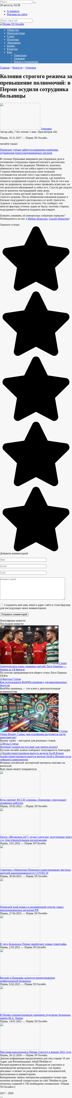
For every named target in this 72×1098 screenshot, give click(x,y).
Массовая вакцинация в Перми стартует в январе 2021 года (35, 1052)
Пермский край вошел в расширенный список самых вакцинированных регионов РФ (32, 908)
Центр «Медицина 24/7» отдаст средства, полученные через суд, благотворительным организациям (36, 838)
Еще (9, 52)
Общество (13, 29)
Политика (13, 39)
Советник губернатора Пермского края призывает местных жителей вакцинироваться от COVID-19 (35, 871)
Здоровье (19, 58)
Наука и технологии (26, 61)
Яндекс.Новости (38, 218)
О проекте (13, 11)
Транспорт (20, 55)
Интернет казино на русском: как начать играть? (29, 746)
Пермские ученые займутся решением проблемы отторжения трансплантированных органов (29, 151)
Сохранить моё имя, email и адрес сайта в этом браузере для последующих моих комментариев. (35, 606)
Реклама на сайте (17, 14)
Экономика (13, 42)
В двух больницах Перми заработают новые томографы (33, 944)
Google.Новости (59, 218)
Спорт (11, 36)
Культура (12, 48)
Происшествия (16, 33)
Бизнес (11, 45)
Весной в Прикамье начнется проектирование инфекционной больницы (27, 979)
